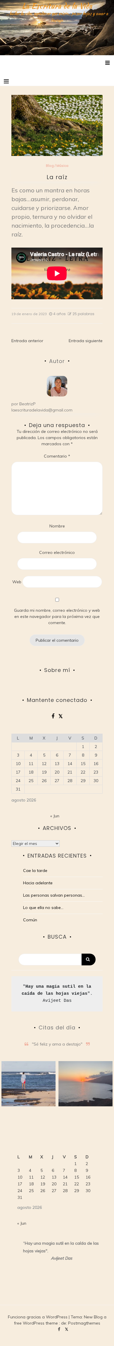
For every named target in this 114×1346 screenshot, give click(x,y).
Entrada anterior (27, 340)
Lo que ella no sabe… (43, 907)
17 (18, 772)
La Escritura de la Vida (57, 5)
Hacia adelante (38, 882)
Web (16, 581)
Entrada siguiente (86, 340)
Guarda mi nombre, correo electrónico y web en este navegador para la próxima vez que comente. (57, 616)
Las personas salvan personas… (54, 895)
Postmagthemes (84, 1323)
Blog (50, 165)
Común (30, 919)
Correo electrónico (57, 552)
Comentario (57, 456)
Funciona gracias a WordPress (38, 1317)
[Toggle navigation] (6, 81)
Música (62, 165)
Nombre (57, 526)
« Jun (54, 816)
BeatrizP (27, 403)
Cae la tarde (35, 870)
